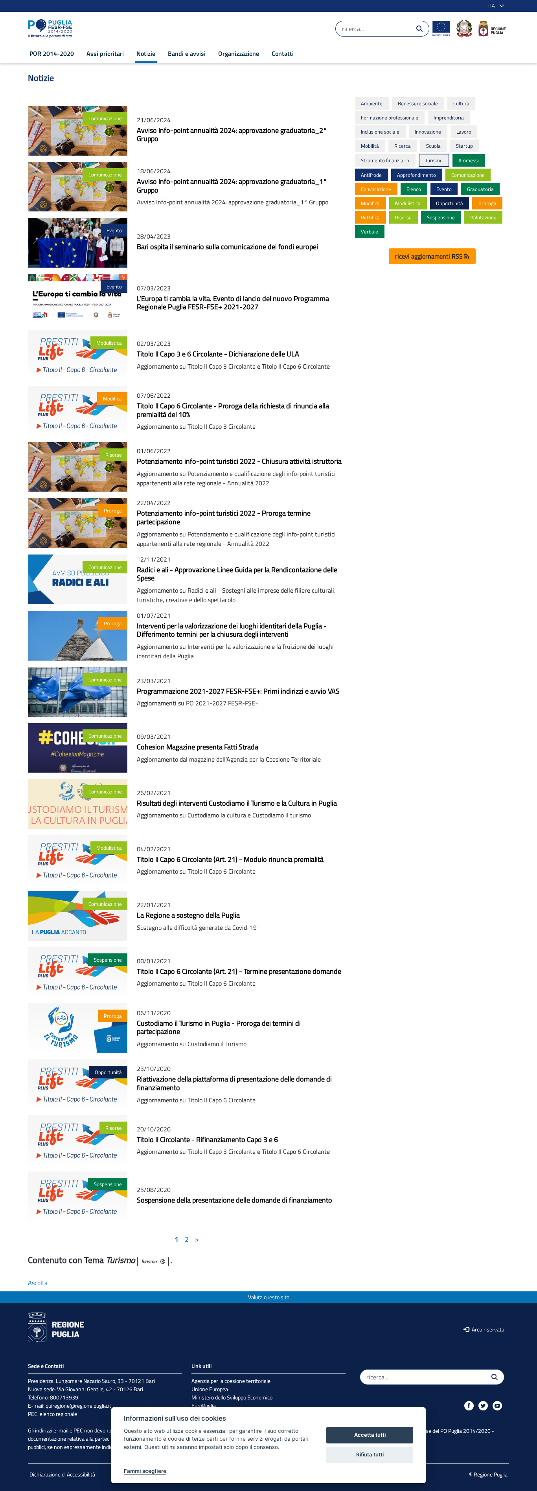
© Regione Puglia (488, 1474)
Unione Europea (209, 1389)
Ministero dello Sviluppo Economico (231, 1397)
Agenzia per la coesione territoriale (230, 1381)
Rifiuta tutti (370, 1454)
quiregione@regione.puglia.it (78, 1405)
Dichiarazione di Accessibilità (62, 1474)
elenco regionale (58, 1414)
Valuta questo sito (268, 1297)
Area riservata (487, 1329)
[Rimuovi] (162, 1261)
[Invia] (419, 28)
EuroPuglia (203, 1405)
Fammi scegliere (145, 1471)
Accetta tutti (370, 1435)
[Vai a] (51, 28)
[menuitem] (51, 53)
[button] (494, 6)
